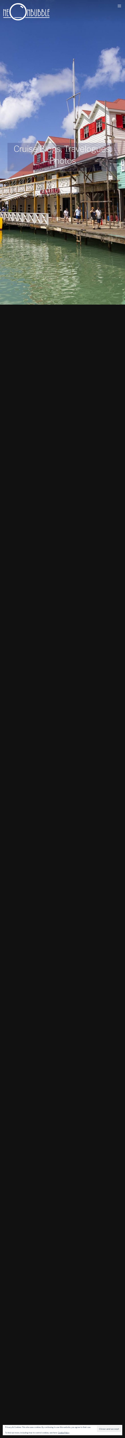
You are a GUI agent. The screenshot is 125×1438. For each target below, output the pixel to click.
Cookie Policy (63, 1433)
